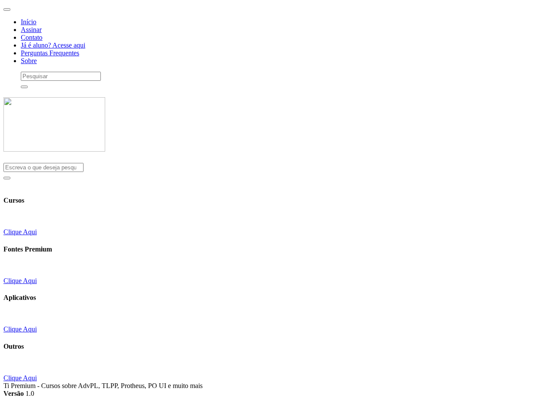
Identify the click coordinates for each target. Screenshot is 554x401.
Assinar (31, 29)
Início (28, 21)
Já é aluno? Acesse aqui (53, 45)
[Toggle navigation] (6, 9)
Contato (31, 37)
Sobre (29, 60)
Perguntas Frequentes (50, 53)
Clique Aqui (20, 232)
